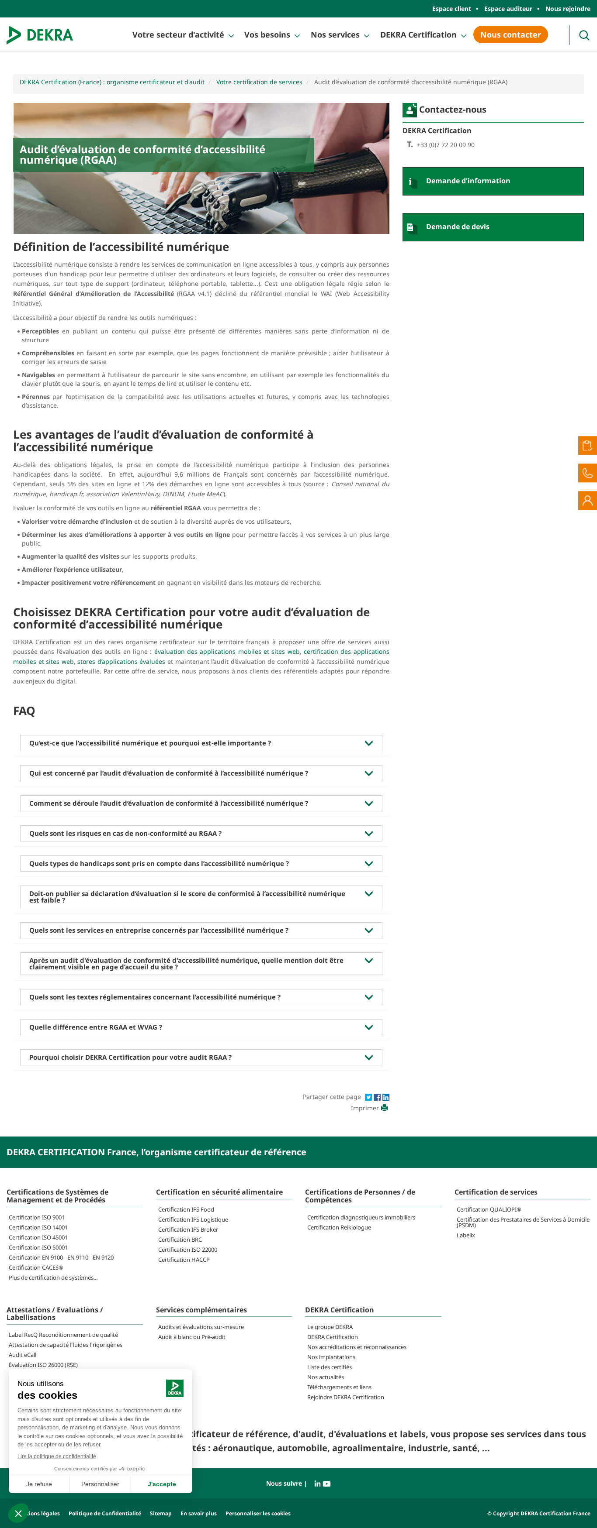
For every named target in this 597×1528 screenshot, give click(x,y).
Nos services (335, 34)
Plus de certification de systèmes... (53, 1277)
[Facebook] (378, 1096)
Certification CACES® (36, 1267)
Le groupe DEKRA (330, 1327)
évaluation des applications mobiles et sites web (227, 651)
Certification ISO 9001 (37, 1217)
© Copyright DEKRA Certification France (538, 1513)
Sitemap (161, 1513)
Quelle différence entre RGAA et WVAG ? (95, 1027)
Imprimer (365, 1108)
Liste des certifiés (329, 1367)
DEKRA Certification (418, 34)
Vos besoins (267, 34)
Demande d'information (468, 180)
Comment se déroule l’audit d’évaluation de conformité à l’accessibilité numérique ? (168, 803)
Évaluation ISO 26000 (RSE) (43, 1365)
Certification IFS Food (186, 1209)
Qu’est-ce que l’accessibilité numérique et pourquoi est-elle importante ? (150, 742)
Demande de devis (457, 226)
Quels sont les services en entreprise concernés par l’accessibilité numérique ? (158, 930)
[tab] (201, 743)
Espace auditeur (508, 8)
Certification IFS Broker (188, 1229)
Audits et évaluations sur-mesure (201, 1327)
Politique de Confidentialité (105, 1513)
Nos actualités (325, 1377)
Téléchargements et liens (339, 1387)
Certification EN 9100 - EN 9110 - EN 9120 (61, 1257)
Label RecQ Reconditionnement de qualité (63, 1335)
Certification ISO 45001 (38, 1237)
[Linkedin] (385, 1096)
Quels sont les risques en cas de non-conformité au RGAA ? (125, 833)
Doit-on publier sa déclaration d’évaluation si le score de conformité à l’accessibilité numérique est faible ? (187, 896)
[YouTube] (327, 1483)
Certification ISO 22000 (187, 1249)
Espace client (451, 8)
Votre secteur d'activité (178, 34)
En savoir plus (198, 1513)
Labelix (466, 1235)
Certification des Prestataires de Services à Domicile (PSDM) (523, 1222)
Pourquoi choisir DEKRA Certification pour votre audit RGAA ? (130, 1057)
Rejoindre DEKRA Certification (345, 1397)
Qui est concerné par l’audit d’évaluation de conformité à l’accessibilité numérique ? (168, 773)
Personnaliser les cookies (258, 1513)
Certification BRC (180, 1239)
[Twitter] (369, 1096)
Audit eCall (22, 1355)
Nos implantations (331, 1357)
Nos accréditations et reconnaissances (356, 1347)
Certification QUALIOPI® (489, 1209)
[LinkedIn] (318, 1483)
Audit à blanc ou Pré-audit (192, 1337)
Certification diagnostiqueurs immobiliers (361, 1217)
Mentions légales (37, 1513)
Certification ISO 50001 (38, 1247)
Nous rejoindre (567, 8)
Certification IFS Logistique (193, 1219)
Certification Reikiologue (339, 1227)
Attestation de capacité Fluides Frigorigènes (65, 1345)
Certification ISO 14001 (38, 1227)
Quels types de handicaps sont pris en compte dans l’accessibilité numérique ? (159, 863)
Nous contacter (510, 34)
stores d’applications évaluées (121, 661)
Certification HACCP (184, 1260)
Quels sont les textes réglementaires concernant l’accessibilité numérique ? (155, 996)
